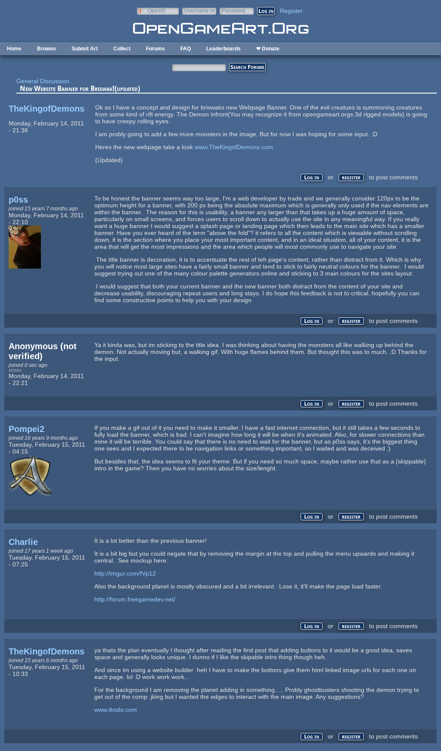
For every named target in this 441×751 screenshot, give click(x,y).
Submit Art (84, 49)
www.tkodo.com (115, 709)
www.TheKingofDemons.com (234, 147)
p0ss (18, 199)
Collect (121, 49)
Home (14, 49)
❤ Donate (268, 49)
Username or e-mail (199, 10)
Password (233, 10)
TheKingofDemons (46, 108)
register (351, 177)
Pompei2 (26, 429)
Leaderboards (223, 49)
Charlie (23, 542)
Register (291, 10)
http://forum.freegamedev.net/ (134, 599)
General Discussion (42, 81)
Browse (46, 49)
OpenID (157, 10)
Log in (311, 177)
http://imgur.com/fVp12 (125, 573)
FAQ (185, 49)
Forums (155, 49)
